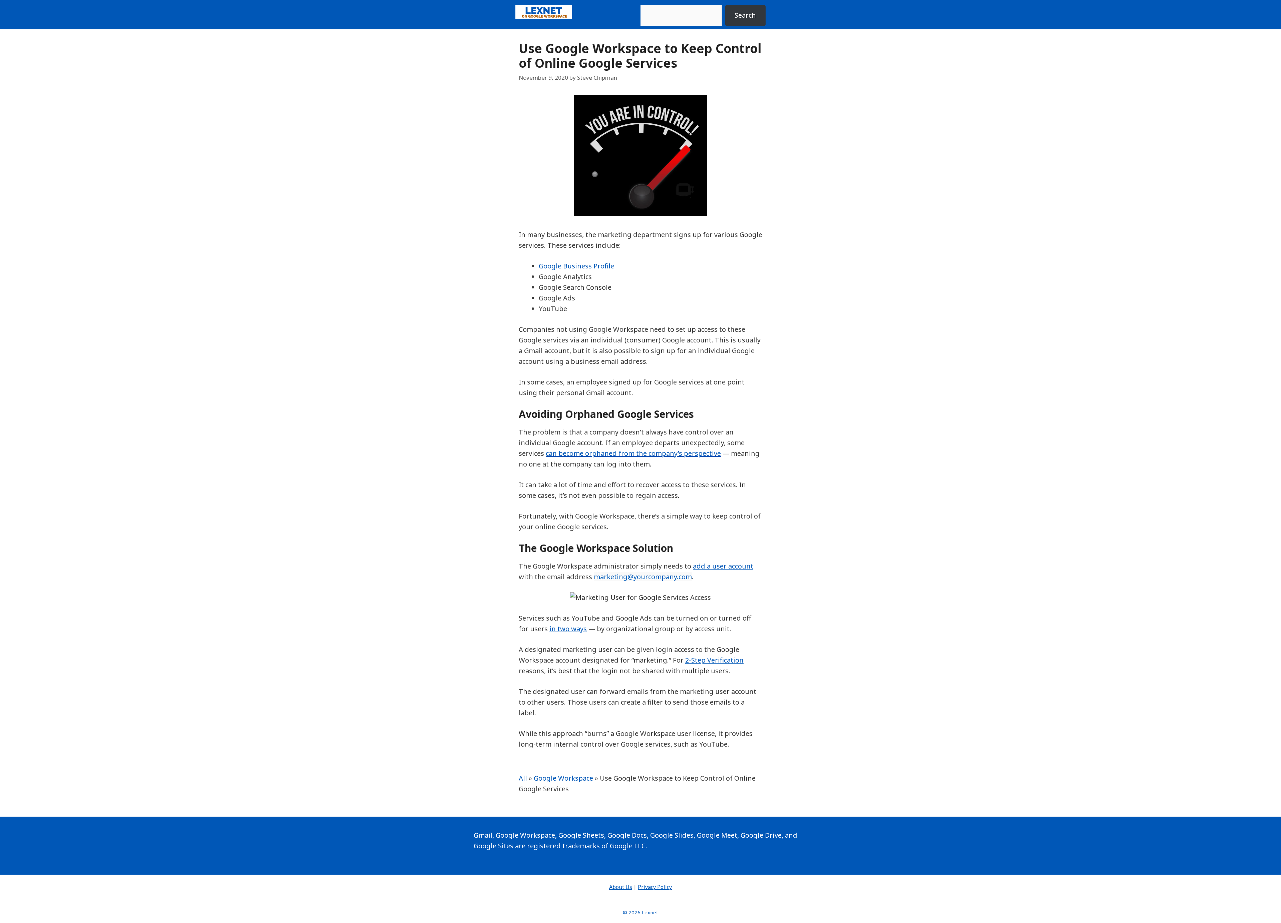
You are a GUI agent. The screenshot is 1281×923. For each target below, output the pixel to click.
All (523, 778)
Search (745, 15)
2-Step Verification (714, 660)
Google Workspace (563, 778)
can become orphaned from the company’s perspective (633, 453)
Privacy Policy (655, 887)
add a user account (723, 566)
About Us (620, 887)
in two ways (568, 628)
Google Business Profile (576, 265)
